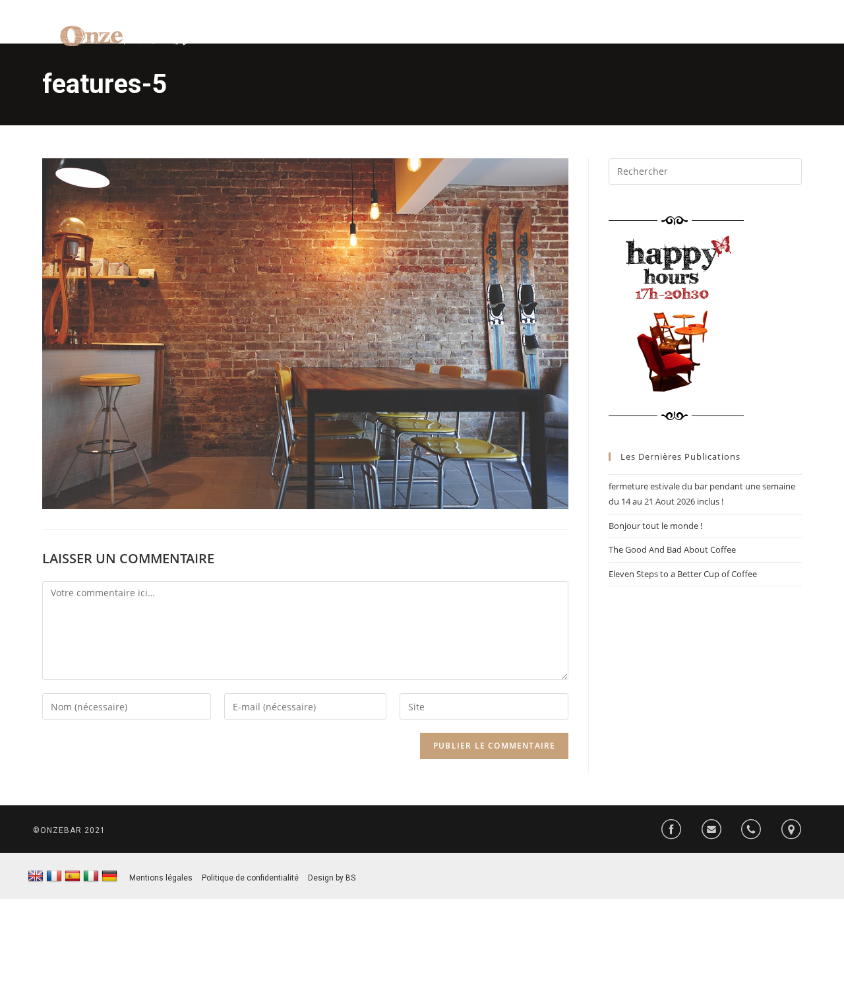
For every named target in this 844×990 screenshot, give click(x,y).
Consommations (571, 39)
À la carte (481, 39)
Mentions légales (161, 877)
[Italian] (91, 876)
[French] (54, 876)
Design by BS (331, 877)
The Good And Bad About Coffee (672, 549)
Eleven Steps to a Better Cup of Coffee (683, 574)
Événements (669, 39)
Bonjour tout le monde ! (655, 526)
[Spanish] (72, 876)
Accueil (414, 39)
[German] (109, 876)
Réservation (756, 39)
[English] (36, 876)
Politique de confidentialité (250, 877)
